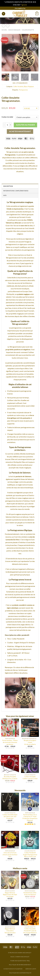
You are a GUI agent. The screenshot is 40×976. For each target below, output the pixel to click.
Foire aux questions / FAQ (20, 960)
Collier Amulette (28, 30)
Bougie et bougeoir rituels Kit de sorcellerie (30, 742)
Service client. (30, 969)
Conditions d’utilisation (13, 969)
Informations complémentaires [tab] (15, 191)
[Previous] (5, 52)
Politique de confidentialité (20, 973)
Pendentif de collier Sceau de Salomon (29, 893)
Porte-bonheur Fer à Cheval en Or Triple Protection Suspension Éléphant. (30, 817)
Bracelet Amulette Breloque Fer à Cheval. (10, 777)
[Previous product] (7, 25)
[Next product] (3, 25)
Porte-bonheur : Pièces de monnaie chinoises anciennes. (10, 742)
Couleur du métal (7, 117)
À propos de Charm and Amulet (19, 952)
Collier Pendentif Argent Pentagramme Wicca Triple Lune (30, 854)
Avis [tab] (4, 195)
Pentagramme (23, 90)
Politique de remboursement (20, 964)
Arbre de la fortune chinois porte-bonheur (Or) (10, 854)
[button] (3, 13)
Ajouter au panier (25, 125)
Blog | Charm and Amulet (20, 956)
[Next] (35, 52)
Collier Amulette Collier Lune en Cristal (30, 777)
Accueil (4, 30)
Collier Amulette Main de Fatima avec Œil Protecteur (10, 816)
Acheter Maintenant (20, 131)
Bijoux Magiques (14, 30)
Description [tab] (8, 186)
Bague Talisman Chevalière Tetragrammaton (10, 930)
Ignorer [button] (24, 5)
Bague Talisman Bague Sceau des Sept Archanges (10, 894)
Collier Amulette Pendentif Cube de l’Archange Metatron (30, 930)
